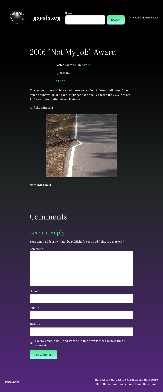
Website (35, 324)
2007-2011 (87, 65)
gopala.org (47, 17)
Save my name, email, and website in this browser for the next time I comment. (79, 343)
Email (34, 308)
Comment (37, 249)
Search (69, 13)
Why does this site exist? (143, 17)
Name (34, 291)
